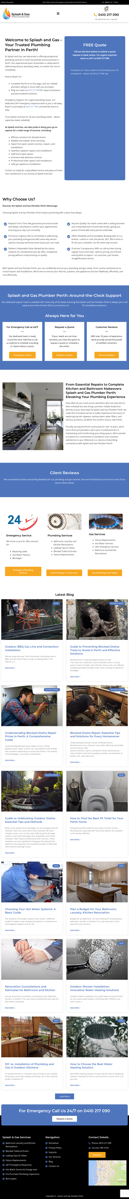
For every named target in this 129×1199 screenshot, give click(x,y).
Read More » (10, 668)
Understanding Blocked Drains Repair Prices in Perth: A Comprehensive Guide (30, 736)
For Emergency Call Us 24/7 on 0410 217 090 (64, 1110)
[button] (58, 13)
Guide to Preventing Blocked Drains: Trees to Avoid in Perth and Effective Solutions (95, 650)
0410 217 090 (98, 73)
